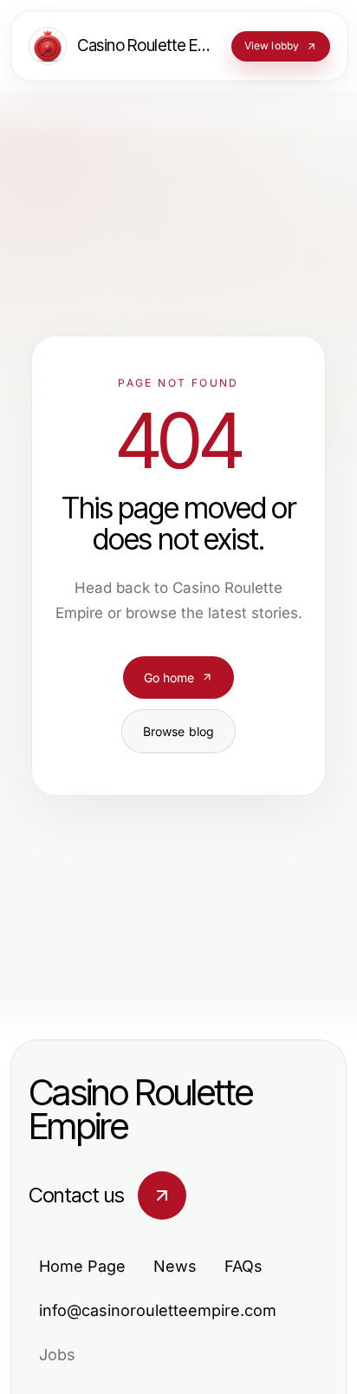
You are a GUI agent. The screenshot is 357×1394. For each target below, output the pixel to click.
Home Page (82, 1266)
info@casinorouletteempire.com (157, 1310)
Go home (169, 677)
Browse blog (179, 731)
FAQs (243, 1266)
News (175, 1266)
